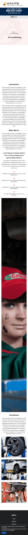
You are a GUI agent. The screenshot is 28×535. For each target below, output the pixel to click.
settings (12, 530)
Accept (4, 532)
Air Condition (13, 67)
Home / (14, 32)
